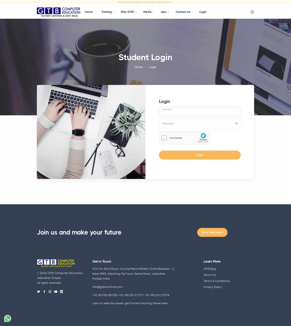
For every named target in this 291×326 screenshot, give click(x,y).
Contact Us (183, 12)
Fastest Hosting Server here (149, 303)
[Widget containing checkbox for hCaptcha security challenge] (184, 137)
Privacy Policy (213, 287)
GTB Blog (210, 268)
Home (89, 12)
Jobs (163, 12)
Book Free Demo (212, 232)
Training (107, 12)
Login (202, 12)
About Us (210, 275)
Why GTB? (127, 12)
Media (147, 12)
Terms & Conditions (217, 281)
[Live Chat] (7, 318)
